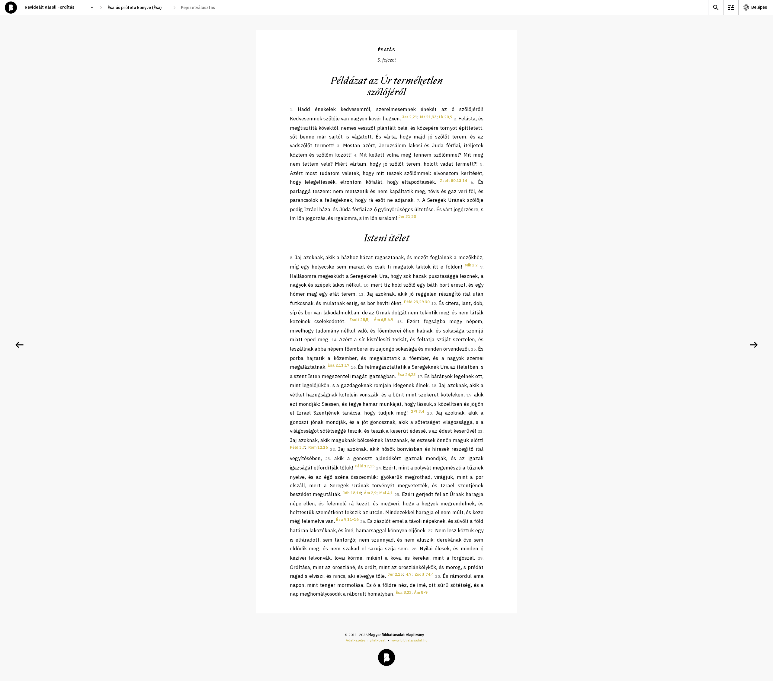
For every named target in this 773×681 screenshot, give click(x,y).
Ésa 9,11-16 (347, 519)
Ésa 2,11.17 (338, 365)
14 (334, 339)
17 (419, 376)
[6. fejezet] (753, 345)
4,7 (409, 574)
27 (430, 530)
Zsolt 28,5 (358, 319)
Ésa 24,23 (406, 374)
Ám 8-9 (421, 592)
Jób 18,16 (352, 492)
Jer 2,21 (409, 116)
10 (366, 285)
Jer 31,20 (407, 216)
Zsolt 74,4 (424, 574)
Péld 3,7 (297, 447)
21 (480, 431)
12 (433, 303)
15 (473, 349)
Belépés (759, 7)
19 (469, 395)
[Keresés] (715, 7)
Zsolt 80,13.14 (453, 180)
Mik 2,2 (471, 265)
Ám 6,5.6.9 (383, 319)
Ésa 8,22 (404, 592)
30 (437, 576)
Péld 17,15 (365, 466)
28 (414, 549)
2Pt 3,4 (417, 411)
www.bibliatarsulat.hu (409, 640)
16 (353, 367)
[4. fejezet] (19, 345)
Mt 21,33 (428, 116)
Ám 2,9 (370, 492)
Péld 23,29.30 (417, 301)
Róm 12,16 (318, 447)
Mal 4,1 (386, 492)
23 (327, 458)
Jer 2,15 (395, 574)
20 (429, 413)
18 (433, 385)
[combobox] (137, 8)
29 (480, 558)
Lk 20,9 (445, 116)
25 (396, 494)
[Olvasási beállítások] (730, 7)
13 (399, 321)
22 (332, 449)
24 (378, 468)
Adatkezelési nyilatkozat (366, 640)
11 (361, 294)
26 (362, 521)
